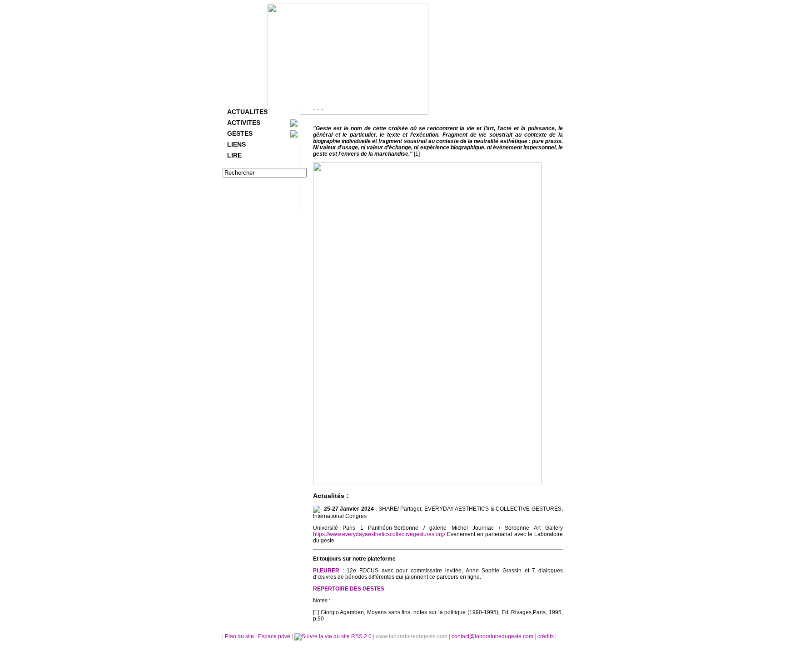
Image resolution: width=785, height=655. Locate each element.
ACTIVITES (243, 122)
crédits (546, 636)
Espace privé (275, 636)
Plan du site (239, 636)
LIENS (236, 144)
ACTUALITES (247, 111)
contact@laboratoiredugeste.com (493, 636)
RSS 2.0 (361, 636)
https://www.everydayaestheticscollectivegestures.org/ (379, 534)
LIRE (234, 155)
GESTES (240, 133)
